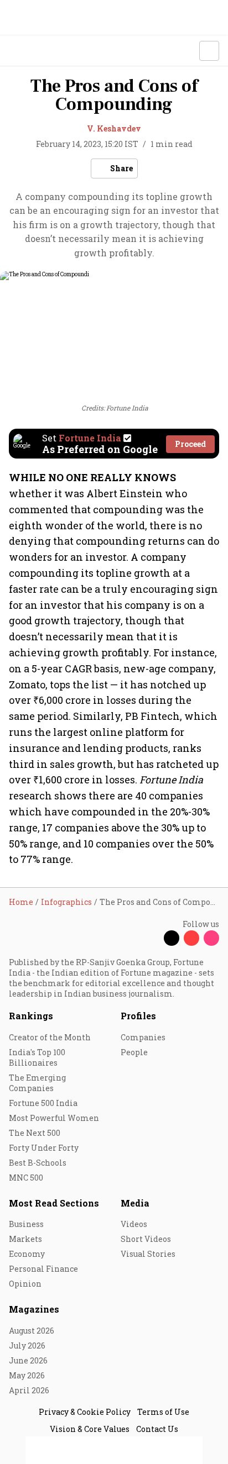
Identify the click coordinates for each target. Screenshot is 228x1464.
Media (135, 1203)
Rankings (31, 1015)
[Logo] (34, 51)
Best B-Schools (37, 1162)
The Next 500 (34, 1133)
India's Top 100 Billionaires (37, 1057)
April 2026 (29, 1390)
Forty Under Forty (44, 1147)
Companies (143, 1037)
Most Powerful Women (54, 1118)
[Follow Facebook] (151, 938)
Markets (25, 1239)
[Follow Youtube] (191, 938)
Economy (27, 1254)
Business (26, 1224)
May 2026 (27, 1375)
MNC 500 (26, 1177)
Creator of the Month (50, 1037)
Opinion (25, 1283)
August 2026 (31, 1330)
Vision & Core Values (89, 1429)
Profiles (138, 1015)
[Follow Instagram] (211, 938)
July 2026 (27, 1345)
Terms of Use (163, 1412)
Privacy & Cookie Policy (85, 1412)
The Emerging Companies (37, 1082)
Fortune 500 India (43, 1103)
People (134, 1052)
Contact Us (157, 1429)
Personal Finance (43, 1268)
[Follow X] (171, 938)
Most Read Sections (54, 1203)
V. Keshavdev (114, 128)
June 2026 (28, 1360)
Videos (134, 1224)
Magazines (34, 1309)
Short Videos (146, 1239)
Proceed (190, 444)
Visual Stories (148, 1254)
